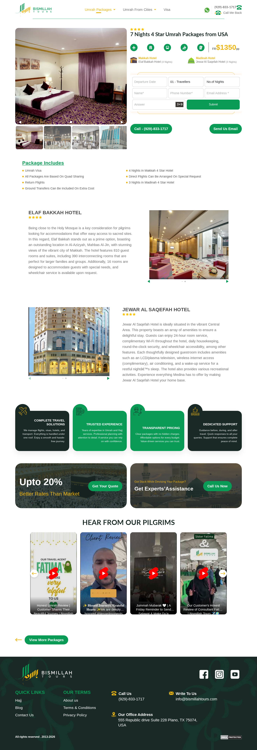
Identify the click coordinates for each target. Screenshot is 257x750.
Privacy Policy (75, 715)
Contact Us (24, 715)
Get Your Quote (105, 486)
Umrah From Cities (137, 10)
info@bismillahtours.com (196, 699)
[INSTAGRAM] (220, 674)
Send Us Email (225, 129)
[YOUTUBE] (236, 674)
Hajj (18, 700)
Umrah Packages (98, 10)
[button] (122, 122)
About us (70, 700)
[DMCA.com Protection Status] (231, 737)
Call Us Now (217, 486)
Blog (19, 708)
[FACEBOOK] (205, 674)
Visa (167, 10)
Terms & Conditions (79, 708)
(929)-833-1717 (225, 7)
